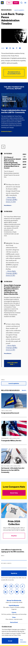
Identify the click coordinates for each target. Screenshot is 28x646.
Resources (6, 10)
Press (14, 617)
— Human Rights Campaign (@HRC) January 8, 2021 (11, 273)
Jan (24, 156)
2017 (24, 167)
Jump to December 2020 (12, 363)
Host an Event (14, 622)
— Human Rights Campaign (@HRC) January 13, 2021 (11, 199)
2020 (25, 159)
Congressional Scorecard (10, 413)
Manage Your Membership (14, 600)
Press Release (7, 205)
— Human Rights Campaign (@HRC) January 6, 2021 (11, 348)
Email (5, 555)
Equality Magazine (14, 605)
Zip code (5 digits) (9, 563)
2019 (24, 162)
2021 (24, 154)
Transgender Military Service (11, 440)
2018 (24, 164)
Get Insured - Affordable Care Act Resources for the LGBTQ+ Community (12, 470)
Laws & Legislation (19, 10)
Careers (14, 612)
